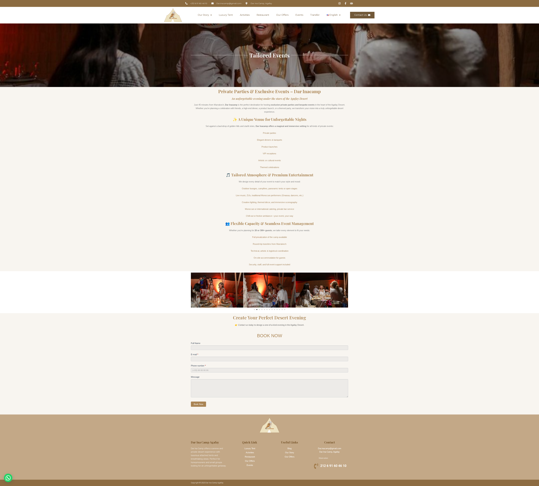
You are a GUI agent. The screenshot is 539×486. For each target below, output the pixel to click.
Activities (245, 15)
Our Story (203, 15)
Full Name (195, 343)
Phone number (198, 365)
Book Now (198, 404)
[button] (194, 290)
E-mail (194, 354)
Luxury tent (226, 15)
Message (195, 377)
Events (299, 15)
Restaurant (263, 15)
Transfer (315, 15)
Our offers (282, 15)
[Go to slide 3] (259, 309)
